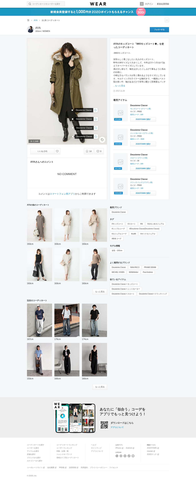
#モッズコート (117, 224)
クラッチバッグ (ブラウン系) (141, 182)
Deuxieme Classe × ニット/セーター (126, 289)
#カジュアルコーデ (119, 234)
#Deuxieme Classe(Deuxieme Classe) (144, 229)
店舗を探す (31, 454)
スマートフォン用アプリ (62, 194)
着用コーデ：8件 (136, 115)
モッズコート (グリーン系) (140, 109)
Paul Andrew (148, 272)
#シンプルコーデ (118, 229)
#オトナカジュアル (147, 234)
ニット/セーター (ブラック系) (141, 133)
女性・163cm (117, 251)
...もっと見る (119, 85)
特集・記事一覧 (63, 451)
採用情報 (72, 468)
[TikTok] (129, 455)
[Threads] (125, 455)
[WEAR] (98, 4)
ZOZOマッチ (152, 454)
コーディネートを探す (35, 445)
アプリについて (117, 427)
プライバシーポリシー (98, 467)
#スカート (132, 224)
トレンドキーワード (64, 454)
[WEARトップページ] (28, 20)
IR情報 (61, 468)
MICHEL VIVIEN (118, 272)
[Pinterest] (133, 455)
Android (129, 448)
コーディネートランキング (67, 445)
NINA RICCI (134, 267)
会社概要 (50, 468)
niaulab (150, 451)
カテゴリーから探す (34, 461)
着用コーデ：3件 (136, 188)
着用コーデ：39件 (137, 139)
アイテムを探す (33, 451)
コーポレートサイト (34, 468)
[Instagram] (121, 455)
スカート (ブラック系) (138, 158)
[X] (117, 455)
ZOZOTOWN (152, 448)
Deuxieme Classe (139, 105)
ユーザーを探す (33, 448)
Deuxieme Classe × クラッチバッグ (153, 294)
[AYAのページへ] (30, 29)
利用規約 (84, 467)
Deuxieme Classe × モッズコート (125, 284)
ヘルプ (93, 445)
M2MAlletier (133, 272)
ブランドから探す (34, 458)
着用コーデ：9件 (136, 164)
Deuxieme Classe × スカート (123, 294)
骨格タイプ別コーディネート (68, 458)
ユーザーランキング (64, 448)
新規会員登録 (163, 4)
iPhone (118, 448)
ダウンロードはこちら (122, 423)
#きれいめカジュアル (156, 224)
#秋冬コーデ (116, 239)
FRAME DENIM (150, 267)
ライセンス (113, 467)
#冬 (141, 224)
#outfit (133, 234)
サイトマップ (96, 448)
